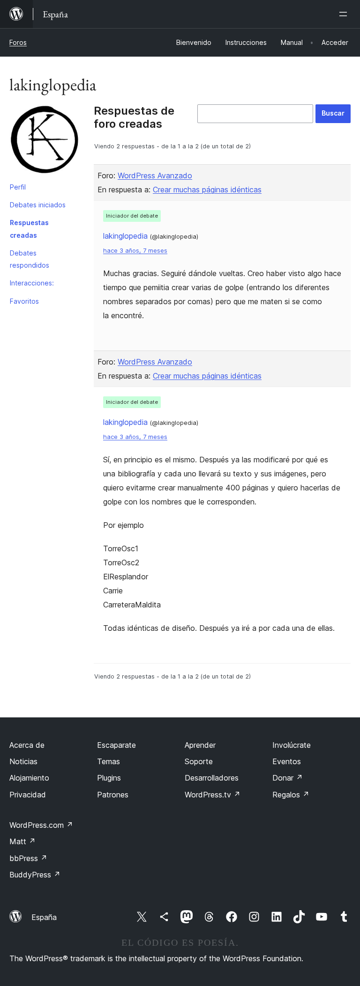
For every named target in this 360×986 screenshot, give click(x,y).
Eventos (286, 761)
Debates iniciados (38, 205)
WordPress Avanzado (155, 175)
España (44, 917)
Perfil (18, 187)
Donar (287, 777)
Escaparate (116, 745)
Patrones (112, 794)
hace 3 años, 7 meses (135, 250)
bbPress (28, 858)
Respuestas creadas (29, 229)
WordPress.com (41, 825)
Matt (22, 841)
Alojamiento (29, 777)
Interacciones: (32, 283)
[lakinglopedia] (44, 141)
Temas (108, 761)
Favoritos (24, 301)
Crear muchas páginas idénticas (207, 189)
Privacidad (27, 794)
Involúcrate (291, 745)
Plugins (109, 777)
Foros (18, 42)
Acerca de (27, 745)
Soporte (199, 761)
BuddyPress (34, 874)
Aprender (200, 745)
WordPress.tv (212, 794)
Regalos (290, 794)
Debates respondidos (29, 259)
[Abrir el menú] (345, 14)
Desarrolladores (212, 777)
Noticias (23, 761)
